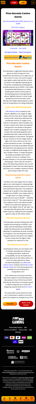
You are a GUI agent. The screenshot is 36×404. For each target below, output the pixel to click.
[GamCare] (10, 351)
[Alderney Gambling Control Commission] (18, 362)
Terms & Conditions (10, 330)
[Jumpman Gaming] (18, 323)
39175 (31, 381)
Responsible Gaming (15, 327)
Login (14, 3)
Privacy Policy (23, 330)
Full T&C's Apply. (18, 27)
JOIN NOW (13, 48)
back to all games (26, 304)
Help (25, 327)
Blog (30, 330)
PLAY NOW (22, 48)
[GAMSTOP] (26, 351)
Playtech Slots (14, 111)
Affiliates (18, 332)
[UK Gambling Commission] (13, 357)
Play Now (10, 304)
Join (22, 3)
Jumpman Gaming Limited (26, 377)
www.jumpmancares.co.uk (26, 372)
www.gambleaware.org (9, 372)
